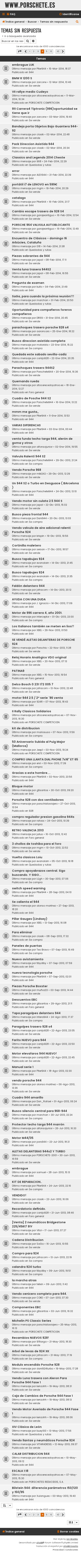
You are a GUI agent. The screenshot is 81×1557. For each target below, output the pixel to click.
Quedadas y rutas (40, 165)
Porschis (42, 647)
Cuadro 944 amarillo (27, 1097)
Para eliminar (22, 932)
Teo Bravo (43, 949)
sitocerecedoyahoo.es (50, 95)
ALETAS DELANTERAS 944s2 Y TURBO (38, 1151)
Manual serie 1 (22, 1067)
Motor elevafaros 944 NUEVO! (34, 1053)
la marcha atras (24, 1280)
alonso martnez (46, 905)
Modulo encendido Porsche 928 (36, 1365)
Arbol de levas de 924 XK (30, 1351)
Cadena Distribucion (27, 1240)
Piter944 (41, 68)
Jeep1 (40, 749)
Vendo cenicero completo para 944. (39, 1294)
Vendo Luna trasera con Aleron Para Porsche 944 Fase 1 (39, 1380)
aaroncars (43, 331)
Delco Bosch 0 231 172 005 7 (32, 684)
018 (38, 246)
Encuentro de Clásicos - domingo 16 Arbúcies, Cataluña (39, 240)
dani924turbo (45, 1368)
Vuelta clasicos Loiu (27, 857)
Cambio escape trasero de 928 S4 (38, 211)
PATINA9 (18, 671)
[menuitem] (10, 14)
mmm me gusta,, (25, 412)
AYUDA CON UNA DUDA (29, 599)
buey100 (41, 1430)
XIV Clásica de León (27, 1427)
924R (40, 701)
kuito (39, 286)
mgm (40, 188)
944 (31, 72)
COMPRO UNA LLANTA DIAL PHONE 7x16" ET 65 (45, 759)
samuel (41, 1172)
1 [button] (29, 51)
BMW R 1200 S (22, 78)
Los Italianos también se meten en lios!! (43, 626)
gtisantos (42, 790)
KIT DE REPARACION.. (27, 1182)
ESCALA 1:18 (20, 1471)
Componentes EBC (26, 1307)
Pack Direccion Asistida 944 (33, 144)
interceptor (43, 616)
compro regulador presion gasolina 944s (43, 817)
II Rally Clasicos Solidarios (31, 711)
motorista (42, 344)
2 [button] (33, 51)
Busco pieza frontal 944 (30, 514)
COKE (40, 1297)
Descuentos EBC (24, 1000)
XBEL (39, 630)
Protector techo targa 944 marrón (38, 1124)
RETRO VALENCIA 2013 (28, 830)
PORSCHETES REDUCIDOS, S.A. (46, 1482)
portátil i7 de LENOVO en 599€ (34, 184)
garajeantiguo (45, 215)
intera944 (42, 1017)
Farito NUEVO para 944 (29, 1040)
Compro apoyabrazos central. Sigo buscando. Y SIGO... (38, 873)
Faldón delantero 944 (28, 586)
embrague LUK (23, 65)
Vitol (39, 1230)
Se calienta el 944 (25, 902)
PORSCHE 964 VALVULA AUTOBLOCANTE (41, 225)
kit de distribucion (26, 728)
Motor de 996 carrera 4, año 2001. (37, 613)
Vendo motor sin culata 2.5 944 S (37, 501)
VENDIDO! (19, 1195)
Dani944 (42, 518)
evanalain (43, 562)
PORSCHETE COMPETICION (44, 102)
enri (39, 763)
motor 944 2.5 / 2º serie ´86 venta (37, 698)
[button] (20, 51)
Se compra (35, 348)
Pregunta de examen (28, 283)
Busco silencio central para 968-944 (39, 1111)
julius (40, 834)
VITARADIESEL (44, 1444)
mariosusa (43, 732)
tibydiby (41, 963)
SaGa (40, 1243)
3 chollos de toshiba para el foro (36, 844)
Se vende (34, 85)
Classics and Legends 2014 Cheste (38, 157)
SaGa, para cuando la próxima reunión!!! (43, 296)
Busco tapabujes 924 (28, 559)
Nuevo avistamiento (27, 959)
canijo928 (43, 358)
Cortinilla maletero (26, 545)
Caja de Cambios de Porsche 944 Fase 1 (42, 1396)
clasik (40, 134)
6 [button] (51, 51)
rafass (40, 820)
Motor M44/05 (22, 1138)
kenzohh (42, 1386)
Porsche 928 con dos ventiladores (38, 800)
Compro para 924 (25, 1253)
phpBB (39, 1542)
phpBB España (70, 1546)
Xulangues (43, 1496)
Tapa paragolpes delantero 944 (36, 1013)
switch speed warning (28, 888)
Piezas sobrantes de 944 (31, 256)
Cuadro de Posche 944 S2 (31, 398)
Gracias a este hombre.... (31, 773)
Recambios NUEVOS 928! (30, 1338)
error (15, 171)
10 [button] (58, 51)
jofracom (42, 589)
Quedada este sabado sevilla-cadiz (39, 354)
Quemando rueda (25, 381)
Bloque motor (22, 786)
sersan (41, 549)
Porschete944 (45, 371)
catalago (19, 198)
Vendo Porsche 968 (26, 470)
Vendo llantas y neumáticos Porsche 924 (43, 1440)
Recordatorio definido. (29, 1209)
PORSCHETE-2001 (47, 1155)
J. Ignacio (43, 603)
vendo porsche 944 (26, 1080)
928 (31, 810)
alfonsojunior (44, 446)
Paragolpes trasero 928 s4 (32, 1027)
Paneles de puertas (27, 946)
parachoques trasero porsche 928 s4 (40, 327)
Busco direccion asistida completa (38, 341)
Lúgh (39, 878)
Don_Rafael (44, 1101)
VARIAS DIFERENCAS (26, 425)
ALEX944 (42, 174)
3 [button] (38, 51)
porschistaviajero (47, 803)
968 (39, 161)
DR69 (40, 317)
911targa (42, 1341)
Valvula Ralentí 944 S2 (28, 456)
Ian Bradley (72, 1539)
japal (40, 259)
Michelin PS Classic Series (31, 1321)
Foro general (36, 392)
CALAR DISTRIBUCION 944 (31, 1454)
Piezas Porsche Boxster (30, 986)
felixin (40, 1284)
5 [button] (46, 51)
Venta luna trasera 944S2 (31, 269)
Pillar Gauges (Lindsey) (29, 919)
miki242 (41, 473)
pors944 (42, 1141)
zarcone (41, 82)
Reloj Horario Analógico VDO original (39, 657)
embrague (20, 1168)
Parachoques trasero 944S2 (33, 368)
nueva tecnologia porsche (32, 973)
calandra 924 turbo (26, 1267)
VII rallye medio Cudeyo (30, 92)
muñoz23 (42, 990)
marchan (42, 300)
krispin (40, 536)
